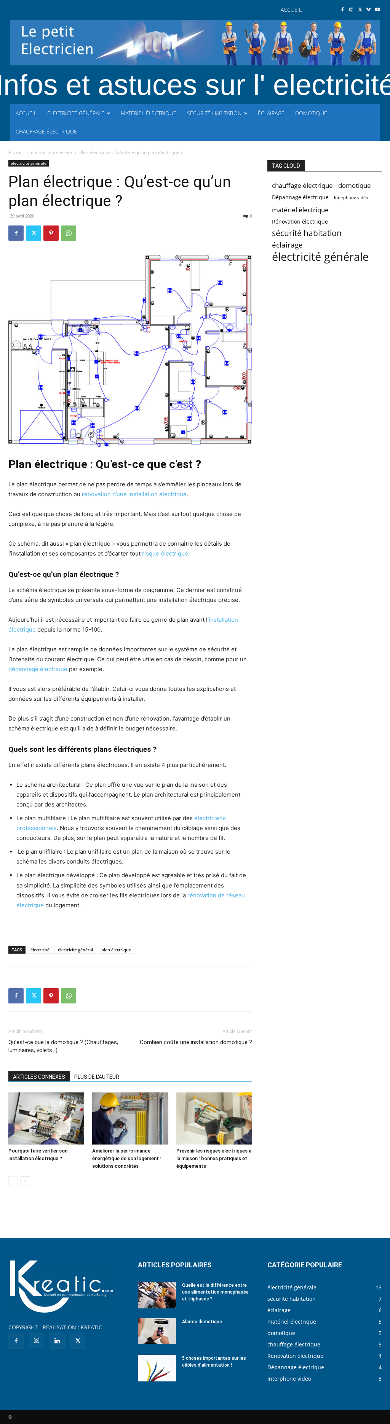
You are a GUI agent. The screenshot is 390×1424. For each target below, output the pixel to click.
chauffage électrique (302, 185)
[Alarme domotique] (157, 1331)
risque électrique (165, 553)
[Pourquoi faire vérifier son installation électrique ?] (46, 1118)
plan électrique (116, 950)
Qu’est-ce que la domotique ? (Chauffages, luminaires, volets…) (63, 1046)
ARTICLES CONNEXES (39, 1077)
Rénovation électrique (300, 221)
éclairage (287, 245)
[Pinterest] (51, 233)
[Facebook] (342, 10)
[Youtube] (377, 10)
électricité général (75, 950)
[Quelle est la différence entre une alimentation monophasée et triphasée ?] (157, 1295)
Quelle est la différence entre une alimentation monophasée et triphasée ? (215, 1292)
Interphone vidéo (351, 197)
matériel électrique (300, 210)
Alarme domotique (202, 1321)
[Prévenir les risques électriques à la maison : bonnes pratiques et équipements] (214, 1118)
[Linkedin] (57, 1341)
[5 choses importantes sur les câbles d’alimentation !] (157, 1368)
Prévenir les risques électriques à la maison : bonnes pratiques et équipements (213, 1158)
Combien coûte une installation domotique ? (196, 1042)
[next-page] (25, 1181)
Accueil (16, 152)
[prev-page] (13, 1181)
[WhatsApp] (68, 233)
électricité (40, 950)
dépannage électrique (37, 669)
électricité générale (51, 152)
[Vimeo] (368, 10)
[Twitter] (360, 10)
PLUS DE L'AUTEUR (96, 1077)
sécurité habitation (307, 233)
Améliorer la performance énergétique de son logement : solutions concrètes (126, 1158)
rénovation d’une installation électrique (134, 494)
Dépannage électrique (300, 197)
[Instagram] (351, 10)
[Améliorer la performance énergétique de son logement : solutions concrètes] (130, 1118)
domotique (354, 185)
